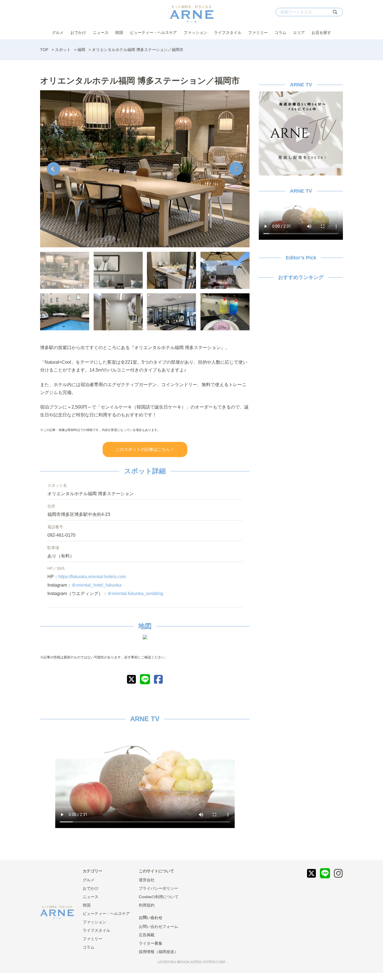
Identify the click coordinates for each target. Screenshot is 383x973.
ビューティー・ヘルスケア (153, 32)
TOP (44, 49)
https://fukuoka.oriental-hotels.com (92, 576)
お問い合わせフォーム (158, 926)
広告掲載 (146, 935)
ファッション (195, 32)
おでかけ (78, 32)
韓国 (119, 32)
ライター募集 (150, 943)
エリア (299, 32)
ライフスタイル (227, 32)
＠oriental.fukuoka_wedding (135, 593)
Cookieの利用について (159, 896)
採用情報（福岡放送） (158, 951)
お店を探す (321, 32)
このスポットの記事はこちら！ (145, 449)
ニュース (101, 32)
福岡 (81, 49)
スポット (63, 49)
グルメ (58, 32)
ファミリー (258, 32)
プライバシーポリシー (158, 888)
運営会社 (146, 880)
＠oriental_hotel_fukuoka (96, 585)
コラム (280, 32)
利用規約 (146, 905)
